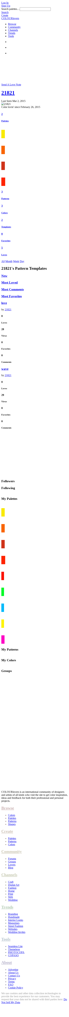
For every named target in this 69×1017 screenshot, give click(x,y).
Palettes (5, 121)
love (4, 303)
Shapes (12, 824)
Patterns (5, 198)
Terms (11, 981)
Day (22, 261)
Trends (11, 33)
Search (5, 12)
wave (4, 369)
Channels (13, 30)
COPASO (13, 955)
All (3, 261)
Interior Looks (15, 920)
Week (16, 261)
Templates (6, 227)
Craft (10, 881)
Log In (5, 2)
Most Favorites (11, 296)
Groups (12, 861)
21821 (8, 93)
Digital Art (13, 884)
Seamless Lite (15, 946)
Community (14, 27)
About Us (13, 972)
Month (8, 261)
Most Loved (9, 282)
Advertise (13, 969)
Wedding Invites (16, 932)
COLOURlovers (10, 18)
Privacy (12, 978)
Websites (12, 929)
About (6, 962)
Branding (13, 914)
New (4, 276)
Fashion (12, 887)
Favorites (5, 240)
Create (4, 15)
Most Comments (12, 289)
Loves (4, 254)
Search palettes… (10, 9)
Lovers (11, 864)
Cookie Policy (15, 987)
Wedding (13, 900)
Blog (10, 867)
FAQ (10, 984)
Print (10, 894)
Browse (12, 24)
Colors (4, 212)
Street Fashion (15, 926)
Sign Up (5, 5)
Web (10, 897)
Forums (12, 858)
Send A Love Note (11, 84)
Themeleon (14, 949)
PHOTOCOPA (16, 952)
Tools (11, 36)
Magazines (13, 923)
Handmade (14, 917)
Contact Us (14, 975)
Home (11, 890)
